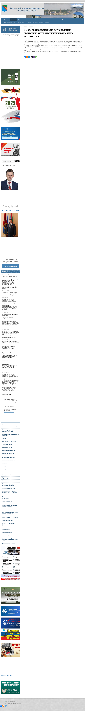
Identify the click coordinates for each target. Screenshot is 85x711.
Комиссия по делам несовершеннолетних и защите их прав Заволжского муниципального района (10, 506)
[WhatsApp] (36, 57)
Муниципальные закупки (8, 469)
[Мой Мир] (29, 57)
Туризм (4, 438)
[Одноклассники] (27, 57)
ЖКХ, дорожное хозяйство (9, 441)
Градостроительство (7, 520)
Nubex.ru (19, 703)
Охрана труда (5, 478)
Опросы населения (7, 532)
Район (20, 19)
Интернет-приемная (11, 266)
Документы (56, 19)
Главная (6, 19)
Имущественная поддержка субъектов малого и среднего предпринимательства (9, 492)
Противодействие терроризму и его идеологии (10, 497)
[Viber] (34, 57)
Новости (13, 19)
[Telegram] (6, 706)
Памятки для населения (8, 543)
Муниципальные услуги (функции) (8, 524)
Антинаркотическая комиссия (10, 517)
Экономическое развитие (8, 450)
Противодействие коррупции (70, 19)
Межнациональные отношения (10, 481)
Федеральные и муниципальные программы (10, 435)
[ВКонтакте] (25, 57)
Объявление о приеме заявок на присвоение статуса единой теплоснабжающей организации (10, 294)
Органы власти (28, 19)
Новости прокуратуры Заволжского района (8, 430)
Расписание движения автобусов (10, 427)
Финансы (4, 463)
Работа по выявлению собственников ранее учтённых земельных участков (10, 512)
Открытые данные (7, 535)
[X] (32, 57)
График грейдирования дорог (10, 424)
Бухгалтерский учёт (7, 501)
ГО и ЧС (4, 466)
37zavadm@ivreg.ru (9, 412)
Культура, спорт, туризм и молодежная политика (9, 484)
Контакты (21, 22)
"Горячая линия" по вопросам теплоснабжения (10, 528)
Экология (4, 472)
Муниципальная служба (8, 488)
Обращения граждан (10, 22)
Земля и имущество (7, 447)
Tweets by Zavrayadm (6, 675)
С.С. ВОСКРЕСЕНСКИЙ (10, 211)
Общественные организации (43, 19)
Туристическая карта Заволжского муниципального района (10, 539)
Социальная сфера (7, 444)
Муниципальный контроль (9, 475)
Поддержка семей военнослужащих (38, 22)
